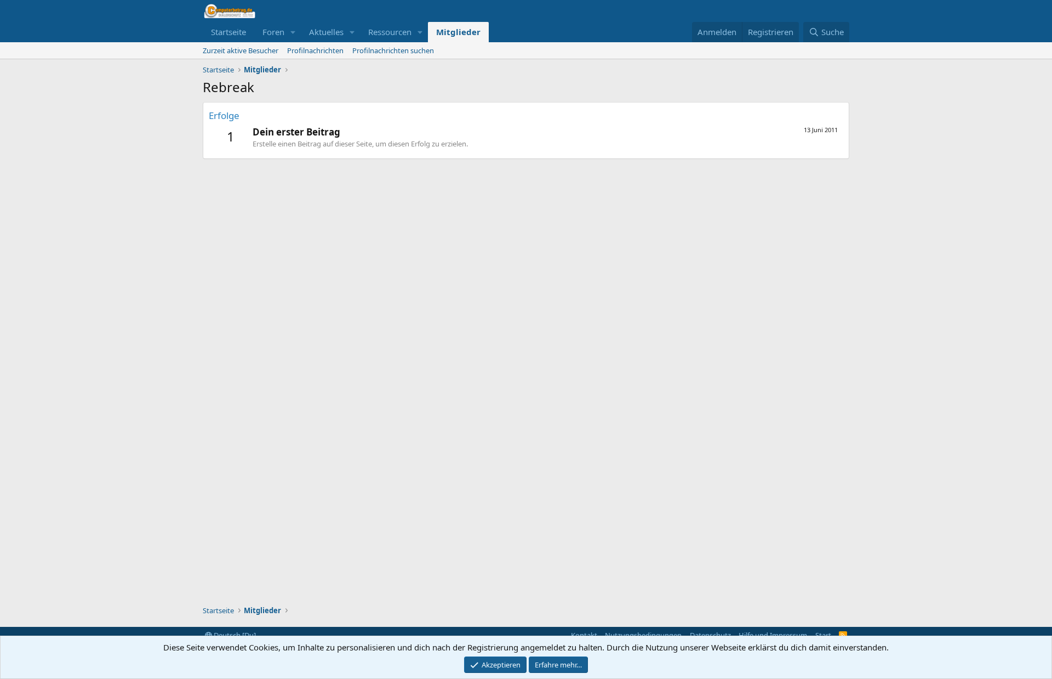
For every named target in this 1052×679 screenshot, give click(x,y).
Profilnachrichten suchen (393, 50)
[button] (293, 32)
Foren (273, 31)
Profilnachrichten (315, 50)
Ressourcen (389, 31)
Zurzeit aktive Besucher (240, 50)
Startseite (228, 31)
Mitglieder (458, 31)
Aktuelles (326, 31)
